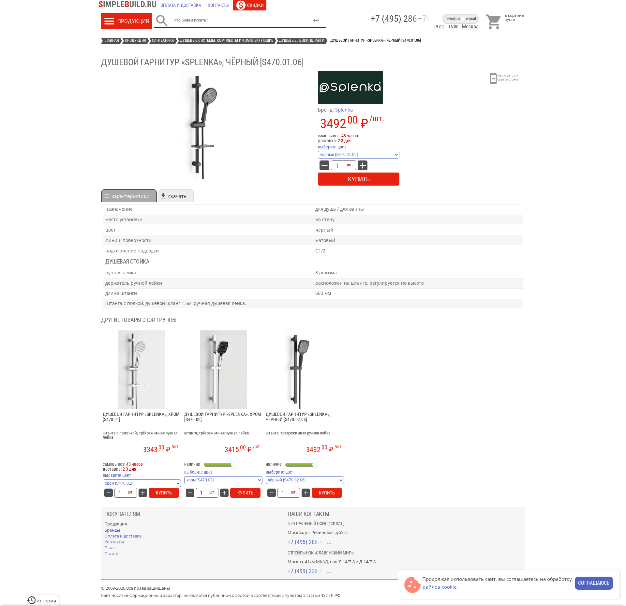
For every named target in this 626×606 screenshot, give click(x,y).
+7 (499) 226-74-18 (310, 571)
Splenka (344, 109)
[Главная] (129, 5)
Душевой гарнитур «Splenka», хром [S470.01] (141, 417)
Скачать (177, 196)
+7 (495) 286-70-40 (310, 541)
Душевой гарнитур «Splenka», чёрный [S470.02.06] (298, 417)
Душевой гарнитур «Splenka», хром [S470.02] (222, 417)
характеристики (131, 196)
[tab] (129, 195)
